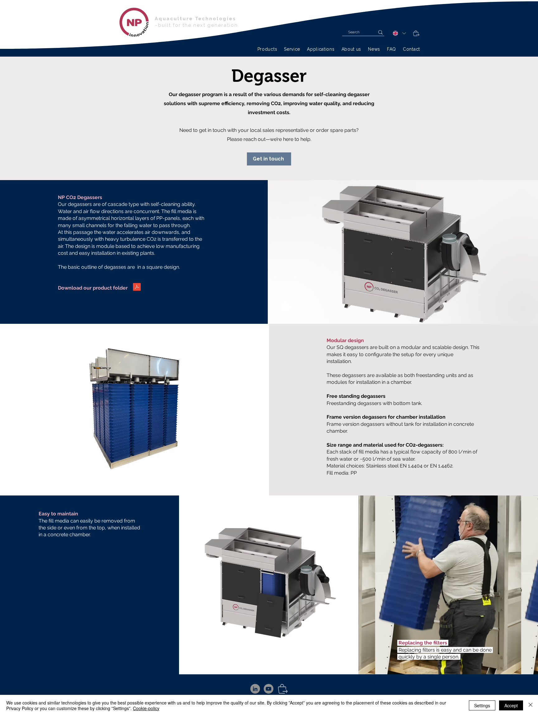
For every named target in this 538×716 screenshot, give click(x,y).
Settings (482, 705)
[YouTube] (268, 689)
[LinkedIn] (255, 689)
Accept (511, 705)
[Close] (530, 705)
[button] (267, 49)
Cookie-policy (146, 708)
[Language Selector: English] (399, 33)
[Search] (380, 32)
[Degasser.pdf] (136, 287)
